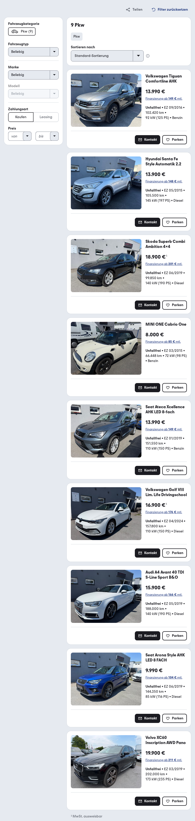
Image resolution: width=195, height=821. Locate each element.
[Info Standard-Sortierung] (148, 56)
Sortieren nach (83, 47)
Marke (13, 67)
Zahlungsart (18, 109)
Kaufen (20, 117)
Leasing (46, 117)
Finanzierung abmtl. (163, 98)
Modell (14, 86)
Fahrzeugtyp (18, 44)
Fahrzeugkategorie (23, 24)
